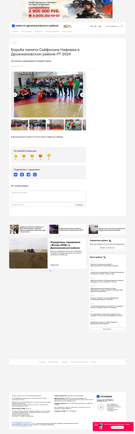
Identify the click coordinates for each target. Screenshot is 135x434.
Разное (93, 362)
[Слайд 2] (44, 270)
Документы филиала (79, 362)
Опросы (65, 362)
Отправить (79, 205)
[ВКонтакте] (15, 174)
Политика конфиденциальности (22, 426)
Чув (99, 26)
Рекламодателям (52, 31)
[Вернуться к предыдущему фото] (15, 95)
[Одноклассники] (22, 174)
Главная (15, 31)
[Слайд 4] (50, 270)
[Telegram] (28, 174)
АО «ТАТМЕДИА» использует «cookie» (24, 423)
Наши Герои (67, 31)
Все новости (107, 329)
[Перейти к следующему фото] (82, 95)
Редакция (39, 31)
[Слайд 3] (47, 270)
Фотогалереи (26, 31)
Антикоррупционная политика (22, 422)
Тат (95, 26)
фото (15, 43)
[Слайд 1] (42, 270)
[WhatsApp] (35, 174)
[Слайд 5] (53, 270)
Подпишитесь (117, 427)
